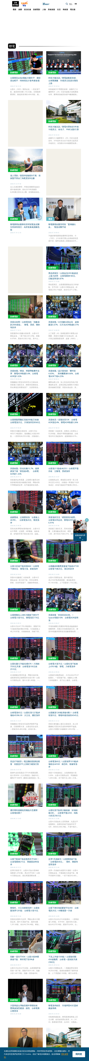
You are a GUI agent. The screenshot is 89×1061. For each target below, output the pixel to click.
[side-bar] (76, 4)
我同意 (79, 1054)
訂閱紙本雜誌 (15, 4)
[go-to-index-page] (45, 3)
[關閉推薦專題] (87, 520)
